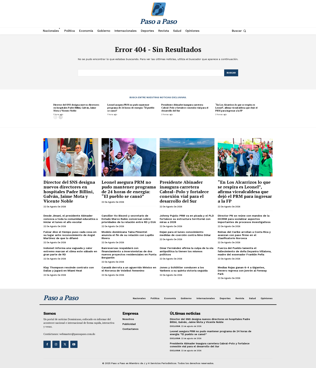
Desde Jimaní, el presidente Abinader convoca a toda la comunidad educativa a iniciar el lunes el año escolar (70, 218)
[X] (64, 344)
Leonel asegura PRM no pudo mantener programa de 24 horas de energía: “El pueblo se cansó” (130, 107)
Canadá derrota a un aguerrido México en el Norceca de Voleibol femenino (129, 269)
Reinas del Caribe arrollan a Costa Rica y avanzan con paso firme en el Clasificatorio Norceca (244, 235)
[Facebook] (47, 344)
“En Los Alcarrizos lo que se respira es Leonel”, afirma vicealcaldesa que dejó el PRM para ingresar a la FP (236, 107)
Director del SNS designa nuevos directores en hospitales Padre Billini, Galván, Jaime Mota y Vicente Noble (76, 107)
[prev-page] (55, 117)
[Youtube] (74, 344)
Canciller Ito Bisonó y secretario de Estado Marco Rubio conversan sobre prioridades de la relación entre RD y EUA (129, 218)
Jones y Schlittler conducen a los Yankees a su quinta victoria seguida (184, 269)
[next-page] (61, 117)
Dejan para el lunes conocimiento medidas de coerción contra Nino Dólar (185, 233)
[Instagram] (56, 344)
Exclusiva (175, 326)
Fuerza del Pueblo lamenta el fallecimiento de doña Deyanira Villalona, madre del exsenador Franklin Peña (244, 251)
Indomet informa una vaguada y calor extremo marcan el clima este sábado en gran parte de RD (70, 251)
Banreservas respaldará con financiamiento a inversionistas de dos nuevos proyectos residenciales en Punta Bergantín (129, 252)
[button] (239, 31)
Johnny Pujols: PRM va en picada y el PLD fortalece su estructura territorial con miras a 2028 (187, 218)
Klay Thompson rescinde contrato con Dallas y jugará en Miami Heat (68, 269)
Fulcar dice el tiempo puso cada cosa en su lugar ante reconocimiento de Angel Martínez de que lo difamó (69, 235)
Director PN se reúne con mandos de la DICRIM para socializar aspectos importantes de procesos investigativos (244, 218)
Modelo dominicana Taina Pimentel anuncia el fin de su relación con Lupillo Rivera (128, 235)
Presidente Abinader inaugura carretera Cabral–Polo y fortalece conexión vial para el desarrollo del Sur (184, 107)
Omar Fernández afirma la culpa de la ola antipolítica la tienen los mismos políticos (186, 251)
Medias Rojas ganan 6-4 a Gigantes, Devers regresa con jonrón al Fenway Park (242, 270)
